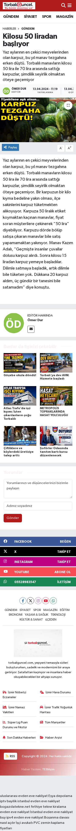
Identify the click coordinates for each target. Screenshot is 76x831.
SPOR (46, 17)
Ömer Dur (35, 320)
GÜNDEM (11, 17)
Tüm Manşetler (55, 722)
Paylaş (12, 147)
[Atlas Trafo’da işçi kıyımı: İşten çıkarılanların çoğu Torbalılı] (20, 396)
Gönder (13, 518)
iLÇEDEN (50, 619)
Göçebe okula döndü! (20, 375)
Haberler (9, 28)
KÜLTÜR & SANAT (31, 619)
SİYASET (30, 17)
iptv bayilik (8, 801)
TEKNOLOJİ (58, 614)
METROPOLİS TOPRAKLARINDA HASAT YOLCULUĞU (54, 412)
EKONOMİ (15, 614)
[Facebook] (22, 600)
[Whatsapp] (53, 600)
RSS (12, 756)
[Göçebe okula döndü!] (20, 363)
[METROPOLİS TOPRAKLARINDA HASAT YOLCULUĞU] (56, 396)
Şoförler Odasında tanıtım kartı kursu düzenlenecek (54, 452)
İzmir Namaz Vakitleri (14, 710)
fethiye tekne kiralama (48, 807)
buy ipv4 (7, 817)
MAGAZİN (64, 17)
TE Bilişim (48, 769)
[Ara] (63, 5)
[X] (30, 600)
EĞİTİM (65, 610)
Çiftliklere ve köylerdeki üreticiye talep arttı (19, 452)
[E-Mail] (30, 329)
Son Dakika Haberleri (21, 737)
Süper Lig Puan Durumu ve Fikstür (15, 725)
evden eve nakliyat (15, 812)
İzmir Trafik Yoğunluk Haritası (56, 710)
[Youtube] (45, 600)
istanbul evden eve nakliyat (38, 801)
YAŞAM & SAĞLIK (36, 614)
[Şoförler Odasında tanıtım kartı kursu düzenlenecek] (56, 436)
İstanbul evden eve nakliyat (51, 812)
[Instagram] (38, 600)
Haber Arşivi (53, 737)
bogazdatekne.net (15, 807)
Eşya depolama (60, 796)
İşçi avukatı (24, 823)
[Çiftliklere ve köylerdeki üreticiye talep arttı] (20, 436)
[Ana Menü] (70, 5)
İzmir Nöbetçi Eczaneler (14, 695)
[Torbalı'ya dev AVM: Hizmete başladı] (56, 363)
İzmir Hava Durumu (58, 692)
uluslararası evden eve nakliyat (24, 796)
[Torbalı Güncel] (19, 5)
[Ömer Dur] (14, 323)
